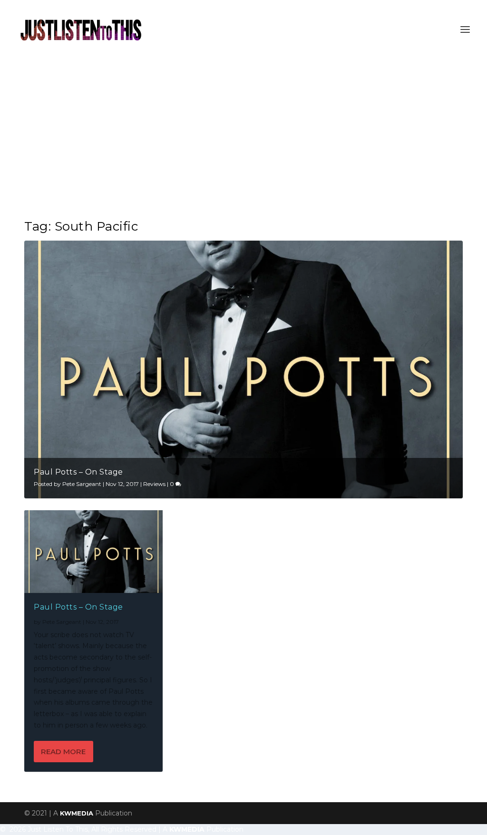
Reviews (154, 483)
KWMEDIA (76, 813)
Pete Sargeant (81, 483)
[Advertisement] (243, 130)
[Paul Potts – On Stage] (93, 551)
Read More (63, 751)
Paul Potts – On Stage (78, 471)
